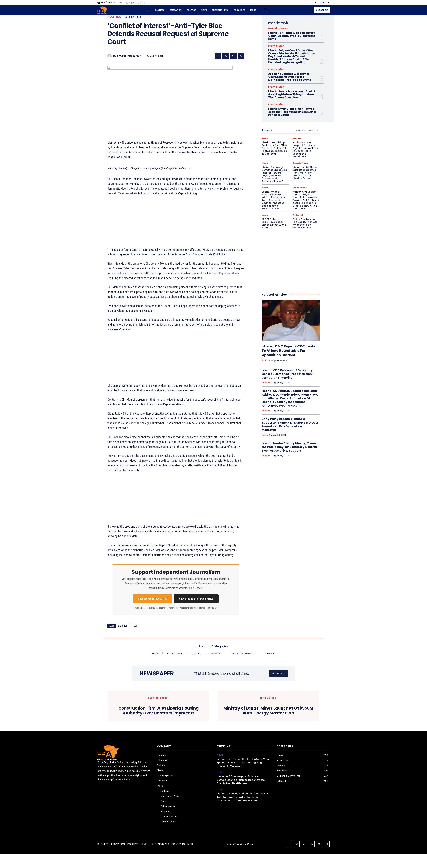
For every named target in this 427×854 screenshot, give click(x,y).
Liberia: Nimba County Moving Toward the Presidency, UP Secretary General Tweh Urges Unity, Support (290, 447)
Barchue (123, 626)
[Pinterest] (233, 56)
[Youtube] (328, 3)
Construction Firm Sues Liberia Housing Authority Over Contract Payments (158, 711)
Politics (114, 16)
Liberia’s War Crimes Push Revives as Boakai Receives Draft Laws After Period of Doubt (292, 112)
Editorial (298, 215)
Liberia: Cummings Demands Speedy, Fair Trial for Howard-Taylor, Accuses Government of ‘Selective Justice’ (275, 174)
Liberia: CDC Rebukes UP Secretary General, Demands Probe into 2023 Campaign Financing (287, 374)
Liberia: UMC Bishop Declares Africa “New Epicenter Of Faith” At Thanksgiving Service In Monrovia (274, 148)
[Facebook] (316, 3)
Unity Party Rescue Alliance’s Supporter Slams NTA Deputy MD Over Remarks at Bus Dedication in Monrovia (290, 424)
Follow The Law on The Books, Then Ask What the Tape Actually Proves (305, 223)
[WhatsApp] (241, 56)
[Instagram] (320, 3)
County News (300, 163)
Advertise (300, 130)
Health (297, 138)
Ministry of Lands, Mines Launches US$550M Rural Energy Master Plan (268, 711)
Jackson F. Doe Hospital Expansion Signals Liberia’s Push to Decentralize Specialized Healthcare (305, 149)
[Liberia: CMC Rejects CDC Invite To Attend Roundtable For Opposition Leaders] (291, 320)
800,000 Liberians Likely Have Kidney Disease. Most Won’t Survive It (274, 223)
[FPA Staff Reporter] (110, 56)
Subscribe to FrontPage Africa (196, 598)
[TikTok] (304, 844)
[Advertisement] (176, 223)
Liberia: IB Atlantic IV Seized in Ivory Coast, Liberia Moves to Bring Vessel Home (292, 36)
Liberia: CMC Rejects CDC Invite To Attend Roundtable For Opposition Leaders (288, 350)
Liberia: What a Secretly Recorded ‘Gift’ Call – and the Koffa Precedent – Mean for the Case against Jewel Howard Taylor (273, 200)
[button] (266, 9)
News (265, 138)
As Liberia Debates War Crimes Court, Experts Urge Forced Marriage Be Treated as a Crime (289, 77)
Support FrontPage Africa (152, 598)
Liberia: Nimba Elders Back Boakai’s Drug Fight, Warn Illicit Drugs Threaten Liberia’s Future (305, 172)
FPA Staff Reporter (129, 56)
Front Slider (276, 46)
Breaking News (278, 28)
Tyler (134, 626)
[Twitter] (324, 3)
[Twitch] (312, 844)
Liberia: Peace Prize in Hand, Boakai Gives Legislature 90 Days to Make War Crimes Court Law (291, 94)
